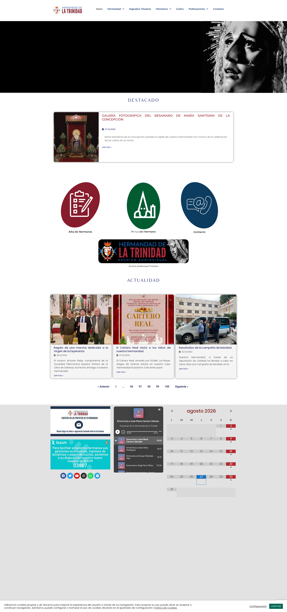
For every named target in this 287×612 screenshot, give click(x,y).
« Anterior (103, 386)
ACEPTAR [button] (276, 606)
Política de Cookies (165, 607)
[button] (116, 9)
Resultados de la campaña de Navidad (205, 348)
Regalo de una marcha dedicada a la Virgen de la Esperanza (81, 349)
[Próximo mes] (231, 411)
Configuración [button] (258, 606)
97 (140, 170)
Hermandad (114, 8)
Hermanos (162, 8)
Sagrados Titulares (140, 8)
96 (131, 170)
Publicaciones (197, 8)
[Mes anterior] (172, 411)
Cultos (180, 8)
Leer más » (107, 147)
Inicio (99, 8)
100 (167, 170)
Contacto (218, 8)
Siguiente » (181, 386)
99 (157, 170)
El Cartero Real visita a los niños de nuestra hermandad (143, 349)
